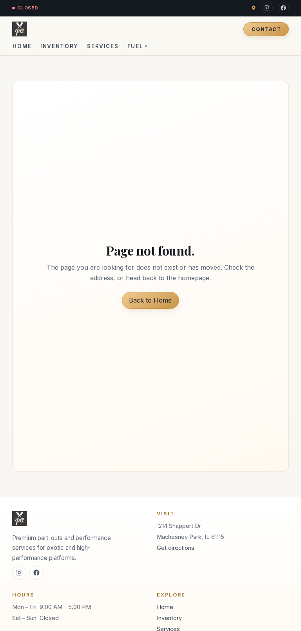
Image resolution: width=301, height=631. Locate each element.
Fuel (138, 46)
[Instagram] (267, 7)
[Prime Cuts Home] (19, 29)
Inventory (59, 46)
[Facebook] (283, 7)
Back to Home (150, 300)
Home (22, 46)
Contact (266, 29)
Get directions (175, 547)
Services (102, 46)
